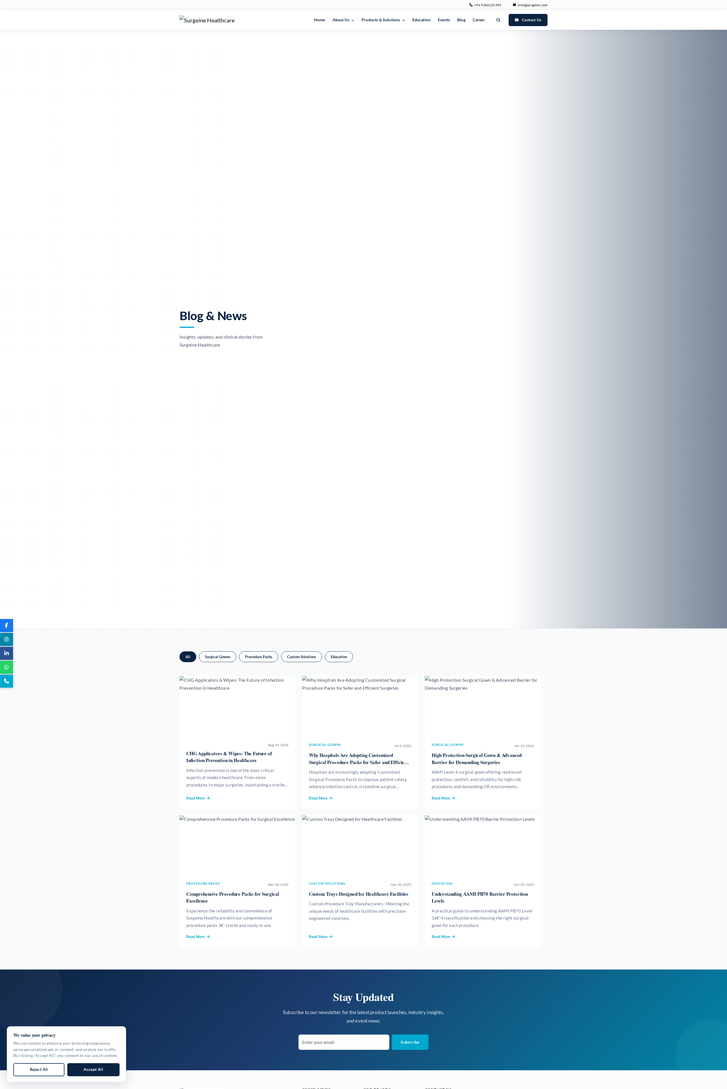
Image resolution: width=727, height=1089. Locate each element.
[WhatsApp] (6, 667)
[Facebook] (6, 625)
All (187, 656)
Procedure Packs (258, 656)
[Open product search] (498, 20)
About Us (341, 19)
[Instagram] (6, 639)
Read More (195, 798)
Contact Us (531, 20)
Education (421, 19)
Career (479, 19)
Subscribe (410, 1042)
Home (319, 19)
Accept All (93, 1069)
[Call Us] (6, 681)
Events (444, 19)
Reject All (39, 1069)
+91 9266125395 (487, 5)
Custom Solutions (301, 656)
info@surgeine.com (533, 5)
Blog (461, 19)
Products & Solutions (381, 19)
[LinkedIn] (6, 653)
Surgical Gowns (217, 656)
